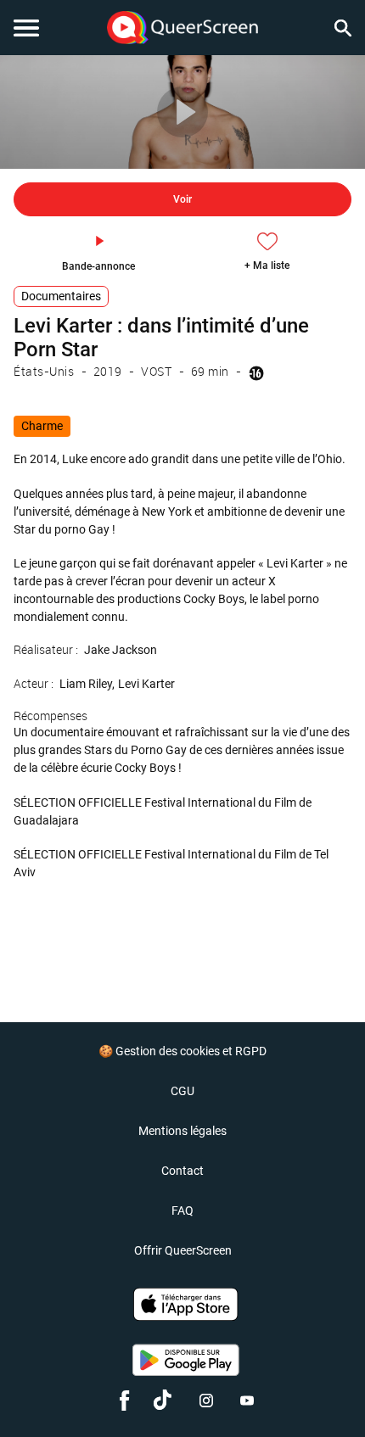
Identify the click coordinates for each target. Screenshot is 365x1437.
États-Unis (44, 371)
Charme (42, 426)
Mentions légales (182, 1131)
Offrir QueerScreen (183, 1250)
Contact (182, 1170)
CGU (182, 1091)
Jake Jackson (120, 650)
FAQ (182, 1210)
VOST (156, 371)
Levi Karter (146, 684)
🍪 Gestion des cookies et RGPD (182, 1051)
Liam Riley (85, 684)
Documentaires (61, 296)
